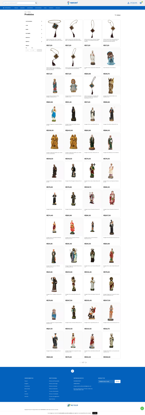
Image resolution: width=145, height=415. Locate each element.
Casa (45, 7)
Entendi (95, 413)
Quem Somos (52, 399)
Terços (16, 7)
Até (32, 47)
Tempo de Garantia (53, 388)
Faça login (134, 2)
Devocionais (38, 7)
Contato (51, 7)
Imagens (22, 7)
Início (25, 11)
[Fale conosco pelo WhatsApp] (142, 408)
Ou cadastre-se (133, 3)
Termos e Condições (53, 393)
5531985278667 (77, 381)
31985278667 (77, 383)
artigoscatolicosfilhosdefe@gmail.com (82, 386)
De (26, 47)
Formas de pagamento (54, 396)
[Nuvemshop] (115, 409)
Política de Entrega (53, 383)
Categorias (8, 7)
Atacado (58, 7)
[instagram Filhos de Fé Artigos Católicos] (72, 371)
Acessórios (30, 7)
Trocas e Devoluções (53, 391)
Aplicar (39, 50)
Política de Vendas (53, 386)
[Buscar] (36, 3)
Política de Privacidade (54, 381)
